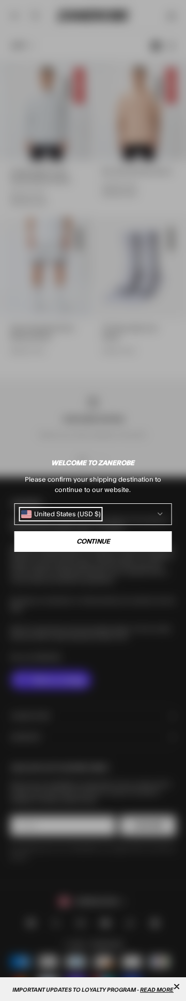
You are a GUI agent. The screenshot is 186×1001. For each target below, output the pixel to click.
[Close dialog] (177, 986)
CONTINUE (93, 541)
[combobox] (61, 514)
